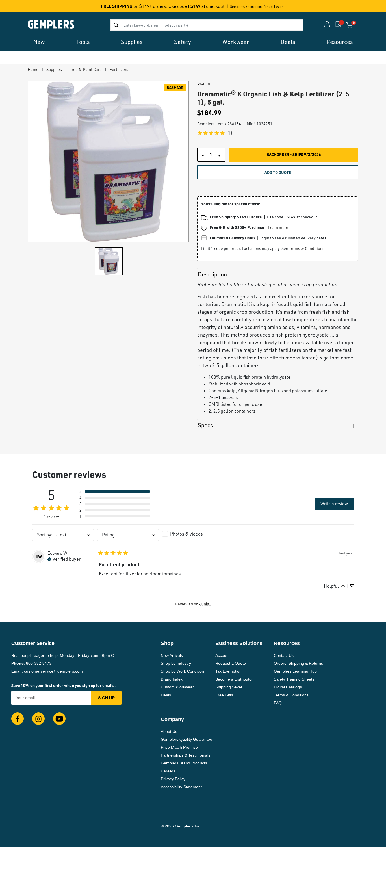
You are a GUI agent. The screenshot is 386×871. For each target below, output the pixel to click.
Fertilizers (119, 69)
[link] (215, 132)
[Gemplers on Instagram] (38, 718)
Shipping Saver (228, 687)
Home (33, 69)
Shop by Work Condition (182, 671)
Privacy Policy (173, 779)
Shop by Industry (176, 663)
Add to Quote (277, 172)
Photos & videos (186, 534)
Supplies (54, 69)
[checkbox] (193, 533)
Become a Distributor (234, 679)
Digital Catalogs (288, 687)
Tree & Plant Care (86, 69)
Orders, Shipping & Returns (298, 663)
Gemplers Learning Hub (295, 671)
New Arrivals (172, 655)
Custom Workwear (177, 687)
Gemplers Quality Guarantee (186, 739)
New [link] (39, 41)
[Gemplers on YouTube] (59, 718)
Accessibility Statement (181, 787)
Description (212, 274)
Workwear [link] (235, 41)
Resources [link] (339, 41)
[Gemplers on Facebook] (17, 718)
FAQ (278, 703)
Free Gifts (224, 695)
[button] (114, 491)
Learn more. (278, 227)
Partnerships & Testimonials (185, 755)
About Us (169, 731)
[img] (64, 558)
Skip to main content (24, 8)
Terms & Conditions (250, 7)
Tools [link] (83, 41)
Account (222, 655)
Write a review (334, 503)
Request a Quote (230, 663)
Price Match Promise (179, 747)
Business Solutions (239, 643)
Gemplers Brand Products (184, 763)
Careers (168, 771)
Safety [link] (182, 41)
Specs (205, 425)
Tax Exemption (228, 671)
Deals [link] (288, 41)
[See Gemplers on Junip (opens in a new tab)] (205, 604)
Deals (166, 695)
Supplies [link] (131, 41)
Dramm (203, 83)
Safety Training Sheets (294, 679)
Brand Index (172, 679)
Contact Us (284, 655)
